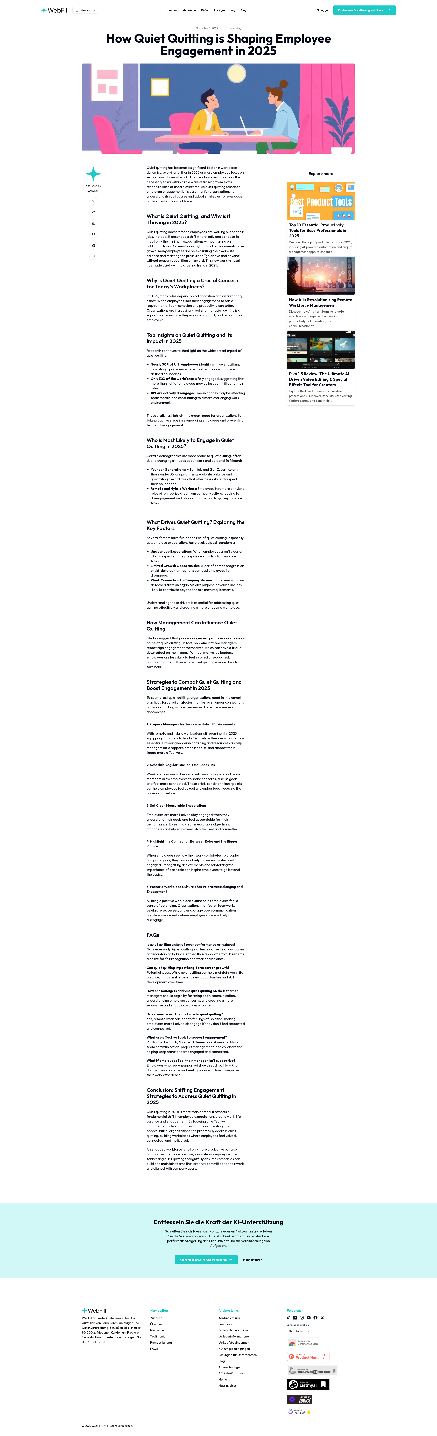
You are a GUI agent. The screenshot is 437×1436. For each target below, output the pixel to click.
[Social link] (93, 201)
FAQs (204, 10)
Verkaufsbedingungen (233, 1342)
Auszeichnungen (229, 1367)
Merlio (222, 1379)
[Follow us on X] (322, 1318)
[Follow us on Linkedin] (295, 1318)
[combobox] (85, 10)
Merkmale (189, 10)
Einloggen (323, 10)
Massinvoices (227, 1386)
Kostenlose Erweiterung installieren (361, 10)
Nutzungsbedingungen (234, 1349)
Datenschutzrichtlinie (233, 1330)
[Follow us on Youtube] (309, 1318)
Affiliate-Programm (231, 1373)
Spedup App (226, 1392)
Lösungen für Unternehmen (237, 1355)
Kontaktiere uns (229, 1318)
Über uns (171, 10)
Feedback (225, 1324)
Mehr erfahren (252, 1259)
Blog (243, 10)
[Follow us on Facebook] (315, 1318)
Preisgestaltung (224, 10)
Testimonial (158, 1336)
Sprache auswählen (298, 1324)
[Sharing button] (93, 257)
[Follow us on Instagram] (302, 1318)
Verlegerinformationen (234, 1336)
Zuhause (156, 1318)
